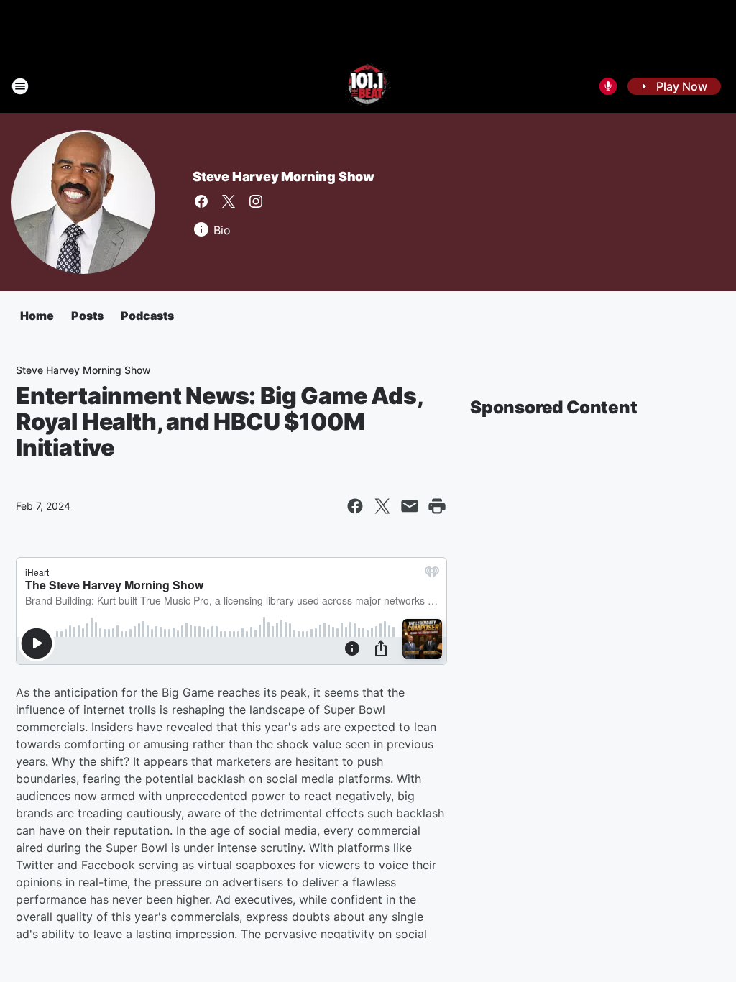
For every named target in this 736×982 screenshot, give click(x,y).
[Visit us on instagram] (255, 201)
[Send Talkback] (608, 86)
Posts (87, 315)
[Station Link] (368, 86)
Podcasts (147, 315)
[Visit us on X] (228, 201)
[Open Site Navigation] (20, 86)
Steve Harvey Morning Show (283, 176)
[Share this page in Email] (410, 506)
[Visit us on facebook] (201, 201)
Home (37, 315)
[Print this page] (437, 506)
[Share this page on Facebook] (355, 506)
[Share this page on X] (382, 506)
